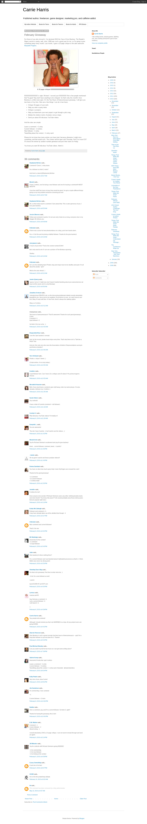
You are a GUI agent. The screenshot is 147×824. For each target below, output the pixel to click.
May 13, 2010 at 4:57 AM (37, 791)
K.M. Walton (33, 722)
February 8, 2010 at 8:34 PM (38, 670)
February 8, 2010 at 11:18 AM (39, 407)
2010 (112, 99)
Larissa (32, 592)
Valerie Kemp (34, 657)
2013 (112, 91)
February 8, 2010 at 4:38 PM (38, 609)
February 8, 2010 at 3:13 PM (38, 502)
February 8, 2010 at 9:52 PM (38, 682)
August (114, 117)
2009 (112, 263)
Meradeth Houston (36, 384)
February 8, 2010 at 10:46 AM (39, 350)
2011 (112, 96)
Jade (31, 552)
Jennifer (32, 489)
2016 (112, 83)
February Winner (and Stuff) (115, 200)
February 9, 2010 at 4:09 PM (38, 756)
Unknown (33, 228)
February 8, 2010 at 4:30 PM (38, 586)
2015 (112, 85)
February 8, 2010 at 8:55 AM (38, 208)
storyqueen (33, 243)
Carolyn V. (33, 413)
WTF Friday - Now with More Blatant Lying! (115, 169)
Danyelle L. (33, 424)
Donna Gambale (35, 466)
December (115, 101)
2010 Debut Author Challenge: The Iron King (115, 208)
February (115, 133)
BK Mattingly (34, 537)
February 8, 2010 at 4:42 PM (38, 627)
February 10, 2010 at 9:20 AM (39, 779)
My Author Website (30, 24)
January (114, 259)
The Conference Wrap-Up (115, 246)
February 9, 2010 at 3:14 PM (38, 737)
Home (56, 799)
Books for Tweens (57, 24)
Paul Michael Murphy (36, 646)
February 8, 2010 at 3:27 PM (38, 516)
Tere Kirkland (34, 356)
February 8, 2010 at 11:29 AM (39, 418)
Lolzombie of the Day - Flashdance (115, 187)
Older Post (83, 799)
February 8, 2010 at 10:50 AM (39, 365)
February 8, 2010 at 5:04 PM (38, 640)
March (114, 130)
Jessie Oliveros (35, 214)
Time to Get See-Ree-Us (115, 146)
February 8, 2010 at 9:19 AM (38, 237)
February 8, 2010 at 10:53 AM (39, 378)
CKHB (32, 774)
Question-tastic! (114, 151)
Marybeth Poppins (30, 45)
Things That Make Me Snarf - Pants (115, 194)
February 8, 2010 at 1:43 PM (38, 460)
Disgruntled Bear (35, 333)
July (113, 119)
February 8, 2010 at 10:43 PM (39, 716)
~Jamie (32, 455)
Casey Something (35, 762)
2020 (112, 80)
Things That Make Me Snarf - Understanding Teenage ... (115, 238)
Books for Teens (44, 24)
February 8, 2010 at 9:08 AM (38, 222)
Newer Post (28, 799)
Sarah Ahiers (34, 398)
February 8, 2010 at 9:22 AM (38, 273)
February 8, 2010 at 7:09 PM (38, 651)
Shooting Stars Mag (36, 569)
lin (30, 785)
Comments (98, 278)
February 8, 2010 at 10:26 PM (39, 701)
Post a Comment (32, 795)
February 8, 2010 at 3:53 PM (38, 563)
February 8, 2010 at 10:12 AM (39, 306)
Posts (96, 274)
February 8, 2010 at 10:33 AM (39, 327)
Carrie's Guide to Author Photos (115, 216)
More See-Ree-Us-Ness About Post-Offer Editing (115, 139)
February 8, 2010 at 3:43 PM (38, 546)
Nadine (32, 707)
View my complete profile (99, 43)
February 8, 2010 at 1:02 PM (38, 433)
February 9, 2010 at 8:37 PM (38, 768)
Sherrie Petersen (35, 633)
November (115, 105)
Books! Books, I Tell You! (115, 176)
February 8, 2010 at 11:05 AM (39, 392)
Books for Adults (71, 24)
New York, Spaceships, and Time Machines (115, 253)
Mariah (32, 182)
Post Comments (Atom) (40, 802)
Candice (32, 371)
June (113, 122)
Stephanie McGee (35, 163)
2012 (112, 93)
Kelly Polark (33, 677)
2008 (112, 265)
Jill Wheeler (33, 743)
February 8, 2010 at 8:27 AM (38, 176)
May (113, 125)
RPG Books (82, 24)
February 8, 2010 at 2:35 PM (38, 483)
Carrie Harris (36, 9)
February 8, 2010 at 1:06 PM (38, 449)
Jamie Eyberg (34, 279)
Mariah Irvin (33, 440)
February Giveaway (115, 230)
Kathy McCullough (35, 508)
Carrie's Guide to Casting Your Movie (115, 181)
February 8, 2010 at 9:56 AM (38, 286)
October (114, 110)
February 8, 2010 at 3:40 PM (38, 531)
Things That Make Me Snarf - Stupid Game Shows (115, 159)
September (115, 112)
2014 (112, 88)
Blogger (81, 818)
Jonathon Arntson (35, 293)
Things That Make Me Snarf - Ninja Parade (115, 224)
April (113, 127)
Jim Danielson (34, 688)
